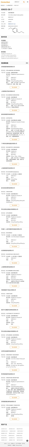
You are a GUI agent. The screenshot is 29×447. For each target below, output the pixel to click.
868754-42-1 (12, 433)
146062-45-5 (20, 433)
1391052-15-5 (4, 431)
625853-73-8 (12, 440)
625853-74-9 (4, 433)
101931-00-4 (20, 437)
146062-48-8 (12, 431)
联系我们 (9, 445)
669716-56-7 (20, 431)
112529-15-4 (4, 428)
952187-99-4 (20, 428)
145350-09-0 (11, 435)
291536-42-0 (12, 428)
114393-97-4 (12, 437)
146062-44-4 (4, 440)
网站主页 (3, 5)
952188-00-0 (4, 437)
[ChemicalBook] (5, 2)
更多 (27, 63)
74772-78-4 (3, 435)
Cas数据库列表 (9, 5)
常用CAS (13, 443)
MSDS (5, 443)
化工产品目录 (18, 443)
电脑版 (14, 445)
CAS (9, 443)
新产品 (23, 443)
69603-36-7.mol (11, 23)
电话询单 (15, 87)
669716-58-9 (20, 440)
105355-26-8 (19, 435)
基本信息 (4, 37)
